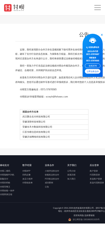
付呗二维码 (5, 171)
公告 (47, 187)
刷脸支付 (4, 179)
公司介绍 (71, 171)
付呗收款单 (27, 183)
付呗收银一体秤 (7, 191)
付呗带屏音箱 (6, 194)
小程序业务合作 (52, 171)
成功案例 (49, 183)
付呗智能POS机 (7, 175)
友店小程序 (27, 179)
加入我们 (71, 179)
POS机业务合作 (52, 179)
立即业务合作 (93, 71)
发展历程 (71, 175)
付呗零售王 (5, 187)
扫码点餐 (26, 175)
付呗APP (26, 171)
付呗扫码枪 (5, 183)
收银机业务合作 (52, 175)
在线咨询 (93, 66)
